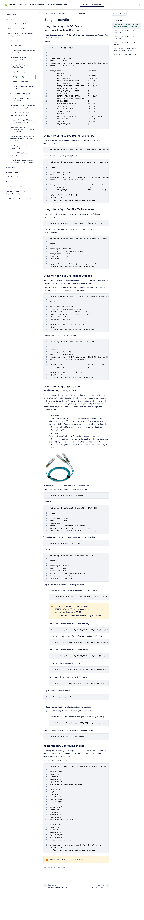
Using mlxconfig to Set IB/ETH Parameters (123, 31)
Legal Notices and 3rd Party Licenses (19, 199)
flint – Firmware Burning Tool (20, 94)
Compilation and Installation (17, 29)
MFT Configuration (16, 46)
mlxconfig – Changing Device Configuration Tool (20, 66)
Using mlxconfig (18, 77)
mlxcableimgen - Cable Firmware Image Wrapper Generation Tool (21, 161)
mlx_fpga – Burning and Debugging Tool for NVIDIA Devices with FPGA (22, 121)
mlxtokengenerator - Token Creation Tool (20, 147)
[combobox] (121, 5)
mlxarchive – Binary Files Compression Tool (18, 59)
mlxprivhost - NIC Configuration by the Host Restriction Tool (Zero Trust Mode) (22, 139)
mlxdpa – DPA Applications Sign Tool (19, 154)
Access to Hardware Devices (18, 24)
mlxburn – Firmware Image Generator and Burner (19, 100)
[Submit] (108, 4)
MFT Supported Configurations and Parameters (23, 88)
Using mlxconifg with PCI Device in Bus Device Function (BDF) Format (125, 25)
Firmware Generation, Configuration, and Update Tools (21, 35)
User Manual (10, 19)
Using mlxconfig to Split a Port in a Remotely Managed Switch (125, 49)
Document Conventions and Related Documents (15, 193)
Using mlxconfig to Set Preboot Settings (124, 43)
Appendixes (12, 182)
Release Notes (11, 14)
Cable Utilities (13, 172)
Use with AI (119, 14)
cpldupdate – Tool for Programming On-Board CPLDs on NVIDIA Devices (22, 129)
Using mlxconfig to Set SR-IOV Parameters (124, 37)
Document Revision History (15, 187)
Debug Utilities (13, 167)
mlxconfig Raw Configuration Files (125, 54)
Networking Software (61, 13)
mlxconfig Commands (20, 82)
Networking (24, 5)
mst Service (14, 41)
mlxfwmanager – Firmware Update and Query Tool (22, 52)
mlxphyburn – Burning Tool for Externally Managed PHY (20, 114)
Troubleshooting (13, 177)
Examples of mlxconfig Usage (23, 72)
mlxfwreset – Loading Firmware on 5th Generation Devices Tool (22, 107)
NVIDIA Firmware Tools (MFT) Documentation (48, 5)
